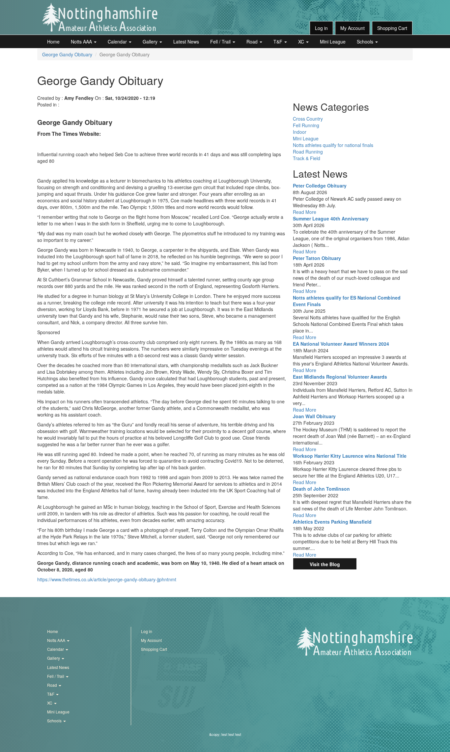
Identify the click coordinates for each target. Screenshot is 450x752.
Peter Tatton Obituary (317, 258)
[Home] (99, 17)
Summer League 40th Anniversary (331, 218)
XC (301, 41)
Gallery (151, 41)
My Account (352, 28)
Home (53, 41)
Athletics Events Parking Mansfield (332, 521)
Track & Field (306, 158)
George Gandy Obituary (67, 54)
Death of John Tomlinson (321, 488)
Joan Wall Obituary (314, 416)
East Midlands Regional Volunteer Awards (340, 376)
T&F (278, 41)
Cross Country (308, 118)
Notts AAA (82, 41)
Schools (366, 41)
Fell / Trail (221, 41)
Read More (304, 212)
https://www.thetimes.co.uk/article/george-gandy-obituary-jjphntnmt (106, 579)
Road (252, 41)
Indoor (299, 132)
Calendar (118, 41)
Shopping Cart (392, 28)
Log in (321, 28)
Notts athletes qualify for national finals (333, 145)
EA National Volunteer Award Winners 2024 (341, 343)
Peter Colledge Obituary (320, 185)
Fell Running (306, 125)
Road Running (308, 151)
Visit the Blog (325, 564)
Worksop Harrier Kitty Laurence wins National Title (350, 455)
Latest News (186, 41)
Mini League (333, 41)
